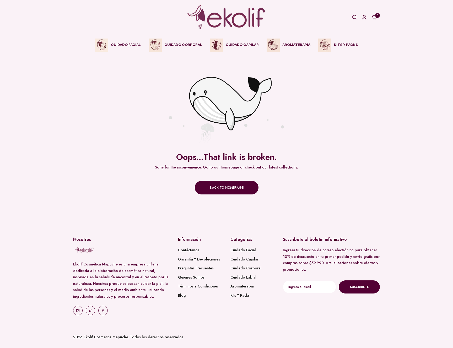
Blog (182, 295)
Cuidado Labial (243, 277)
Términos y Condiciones (198, 286)
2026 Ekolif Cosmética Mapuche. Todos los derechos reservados (128, 337)
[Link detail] (78, 310)
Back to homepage (227, 187)
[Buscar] (354, 17)
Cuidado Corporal (246, 268)
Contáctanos (188, 250)
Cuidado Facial (243, 250)
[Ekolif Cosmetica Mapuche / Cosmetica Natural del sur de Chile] (226, 17)
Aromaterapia (242, 286)
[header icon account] (364, 17)
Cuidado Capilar (244, 259)
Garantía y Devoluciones (199, 259)
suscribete (359, 286)
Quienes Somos (191, 277)
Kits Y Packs (240, 295)
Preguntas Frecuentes (196, 268)
